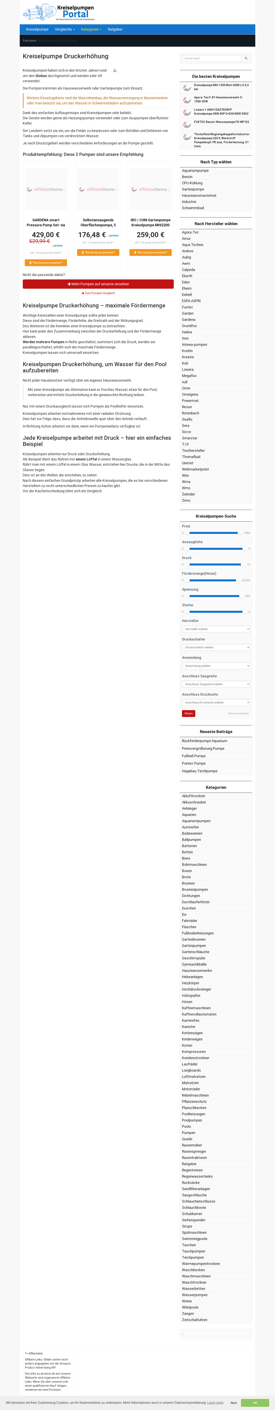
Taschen (189, 1245)
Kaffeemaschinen (196, 1008)
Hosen (187, 1002)
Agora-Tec (190, 232)
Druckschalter (193, 639)
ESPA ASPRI (191, 301)
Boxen (187, 871)
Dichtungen (191, 896)
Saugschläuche (194, 1195)
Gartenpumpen (194, 946)
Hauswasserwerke (197, 971)
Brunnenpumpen (195, 890)
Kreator (188, 357)
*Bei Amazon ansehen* (47, 262)
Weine (187, 1301)
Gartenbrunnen (194, 939)
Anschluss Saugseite (199, 676)
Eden (186, 282)
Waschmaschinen (196, 1276)
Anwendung (191, 658)
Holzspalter (191, 996)
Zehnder (188, 494)
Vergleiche (64, 29)
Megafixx (189, 376)
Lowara (188, 370)
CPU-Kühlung (192, 183)
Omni (186, 388)
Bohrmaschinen (194, 865)
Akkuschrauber (194, 802)
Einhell (187, 295)
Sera (185, 426)
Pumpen (188, 1133)
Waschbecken (193, 1270)
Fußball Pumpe (194, 756)
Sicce (186, 432)
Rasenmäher (192, 1145)
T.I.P (185, 444)
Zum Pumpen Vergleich (99, 293)
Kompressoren (194, 1052)
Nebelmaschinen (195, 1095)
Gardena (188, 320)
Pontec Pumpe (194, 763)
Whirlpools (190, 1307)
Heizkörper (190, 983)
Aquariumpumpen (196, 821)
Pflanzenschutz (194, 1102)
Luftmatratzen (194, 1077)
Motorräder (191, 1089)
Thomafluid (191, 457)
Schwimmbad (193, 208)
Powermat (190, 401)
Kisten (187, 1045)
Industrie (189, 202)
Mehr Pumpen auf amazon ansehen (100, 284)
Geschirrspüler (194, 958)
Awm (186, 264)
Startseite (29, 40)
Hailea (187, 332)
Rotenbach (190, 413)
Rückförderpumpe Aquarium (204, 741)
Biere (186, 858)
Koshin (187, 351)
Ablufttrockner (193, 796)
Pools (186, 1127)
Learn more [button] (215, 1402)
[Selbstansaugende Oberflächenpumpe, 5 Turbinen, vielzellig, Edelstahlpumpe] (98, 189)
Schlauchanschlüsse (198, 1201)
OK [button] (255, 1402)
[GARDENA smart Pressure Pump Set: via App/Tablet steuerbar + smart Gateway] (46, 189)
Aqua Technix (193, 245)
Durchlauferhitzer (196, 902)
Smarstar (189, 438)
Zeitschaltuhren (194, 1320)
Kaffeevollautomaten (199, 1014)
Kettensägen (192, 1033)
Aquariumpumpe (195, 171)
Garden (187, 313)
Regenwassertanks (197, 1176)
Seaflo (187, 419)
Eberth (187, 276)
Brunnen (188, 883)
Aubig (186, 257)
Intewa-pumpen (194, 345)
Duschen (189, 908)
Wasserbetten (193, 1289)
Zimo (186, 500)
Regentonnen (192, 1170)
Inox (185, 338)
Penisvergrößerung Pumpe (203, 749)
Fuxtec (187, 307)
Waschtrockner (194, 1282)
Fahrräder (189, 921)
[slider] (188, 533)
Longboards (191, 1070)
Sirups (187, 1226)
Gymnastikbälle (194, 964)
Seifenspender (193, 1220)
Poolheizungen (193, 1114)
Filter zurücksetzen (238, 713)
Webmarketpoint (195, 469)
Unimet (187, 463)
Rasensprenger (194, 1151)
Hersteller (190, 621)
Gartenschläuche (195, 952)
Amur (186, 239)
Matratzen (190, 1083)
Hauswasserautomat (199, 196)
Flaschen (189, 927)
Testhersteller (193, 451)
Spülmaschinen (194, 1233)
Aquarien (189, 815)
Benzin (187, 177)
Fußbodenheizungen (198, 933)
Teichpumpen (193, 1258)
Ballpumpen (191, 840)
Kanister (188, 1027)
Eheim (187, 288)
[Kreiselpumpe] (59, 12)
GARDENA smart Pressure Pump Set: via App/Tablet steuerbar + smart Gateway (46, 223)
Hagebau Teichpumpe (199, 771)
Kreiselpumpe (37, 29)
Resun (187, 407)
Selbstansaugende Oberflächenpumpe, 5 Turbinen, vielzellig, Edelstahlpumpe (98, 223)
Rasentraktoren (194, 1158)
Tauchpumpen (193, 1251)
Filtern (189, 713)
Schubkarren (192, 1214)
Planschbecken (194, 1108)
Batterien (189, 846)
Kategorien (90, 29)
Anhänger (189, 808)
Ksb (185, 363)
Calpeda (188, 270)
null (184, 382)
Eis (184, 915)
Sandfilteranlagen (196, 1189)
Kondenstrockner (195, 1058)
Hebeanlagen (192, 977)
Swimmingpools (195, 1239)
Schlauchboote (194, 1208)
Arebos (187, 251)
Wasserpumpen (195, 1295)
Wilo (185, 476)
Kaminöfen (190, 1021)
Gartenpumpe (193, 189)
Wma (186, 482)
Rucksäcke (191, 1183)
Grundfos (189, 326)
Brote (186, 877)
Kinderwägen (192, 1039)
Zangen (188, 1314)
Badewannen (192, 833)
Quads (187, 1139)
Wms (186, 488)
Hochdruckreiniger (196, 989)
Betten (187, 852)
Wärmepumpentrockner (201, 1264)
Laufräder (190, 1064)
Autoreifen (190, 827)
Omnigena (190, 394)
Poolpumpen (192, 1120)
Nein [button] (234, 1402)
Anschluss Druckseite (200, 694)
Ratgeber (115, 29)
